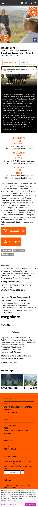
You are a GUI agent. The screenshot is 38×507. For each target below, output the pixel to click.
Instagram (20, 250)
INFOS (6, 420)
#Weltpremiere (6, 356)
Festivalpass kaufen (17, 231)
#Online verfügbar (17, 356)
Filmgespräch (14, 242)
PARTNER (7, 410)
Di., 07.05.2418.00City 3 (19, 170)
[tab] (10, 62)
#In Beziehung (13, 358)
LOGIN (6, 446)
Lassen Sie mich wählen (9, 504)
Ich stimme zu (30, 504)
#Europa (21, 358)
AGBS (6, 428)
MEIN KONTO (9, 441)
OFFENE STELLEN (10, 412)
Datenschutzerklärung (8, 500)
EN (26, 3)
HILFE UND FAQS (10, 425)
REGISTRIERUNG (10, 449)
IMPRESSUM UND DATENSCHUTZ (16, 431)
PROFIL (6, 404)
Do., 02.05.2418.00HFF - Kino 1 (19, 141)
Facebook (7, 250)
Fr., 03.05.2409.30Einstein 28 (19, 156)
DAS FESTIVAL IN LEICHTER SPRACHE (18, 407)
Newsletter (8, 254)
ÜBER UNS (8, 399)
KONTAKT (7, 433)
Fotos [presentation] (23, 62)
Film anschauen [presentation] (10, 62)
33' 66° (14, 325)
